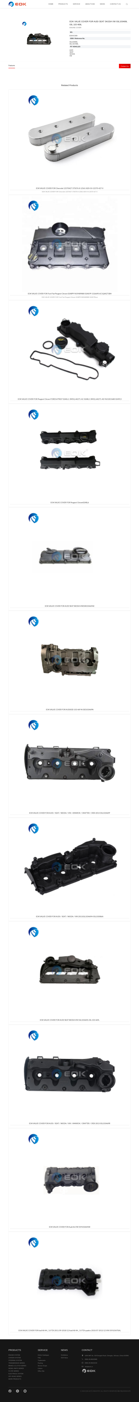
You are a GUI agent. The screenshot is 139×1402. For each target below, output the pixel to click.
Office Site (41, 1371)
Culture (40, 1368)
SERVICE (76, 4)
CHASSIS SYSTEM (14, 1358)
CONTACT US (115, 4)
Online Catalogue (43, 1355)
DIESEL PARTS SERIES (16, 1368)
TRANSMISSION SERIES (16, 1363)
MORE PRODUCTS (14, 1379)
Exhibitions (64, 1355)
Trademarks (41, 1360)
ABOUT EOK (90, 4)
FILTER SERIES (13, 1371)
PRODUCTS (63, 4)
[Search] (126, 4)
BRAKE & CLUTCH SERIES (17, 1366)
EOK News (64, 1358)
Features (11, 65)
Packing (40, 1363)
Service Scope (42, 1366)
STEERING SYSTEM (15, 1360)
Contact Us (125, 66)
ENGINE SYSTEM (14, 1355)
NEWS (102, 4)
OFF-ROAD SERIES (14, 1376)
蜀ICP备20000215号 (124, 1391)
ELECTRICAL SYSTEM (15, 1373)
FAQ (39, 1358)
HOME (50, 4)
